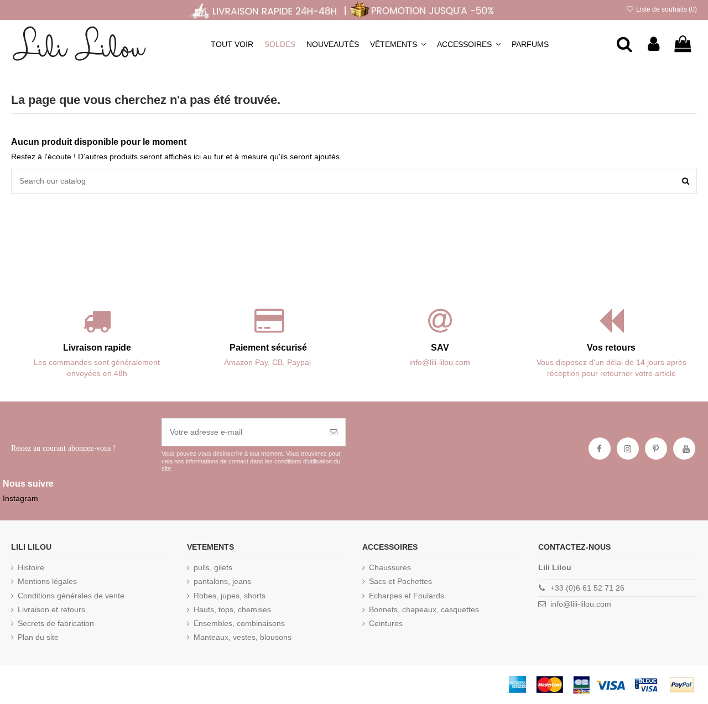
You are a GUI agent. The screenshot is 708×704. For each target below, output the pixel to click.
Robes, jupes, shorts (230, 595)
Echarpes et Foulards (406, 595)
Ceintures (386, 623)
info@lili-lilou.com (580, 603)
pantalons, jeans (222, 581)
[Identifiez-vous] (653, 44)
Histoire (31, 567)
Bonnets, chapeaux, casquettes (424, 609)
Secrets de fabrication (56, 623)
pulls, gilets (213, 567)
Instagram (20, 498)
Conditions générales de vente (71, 595)
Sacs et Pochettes (400, 581)
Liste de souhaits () (665, 9)
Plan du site (38, 637)
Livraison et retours (51, 609)
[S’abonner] (333, 432)
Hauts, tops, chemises (232, 609)
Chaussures (390, 567)
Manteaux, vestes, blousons (242, 637)
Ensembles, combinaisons (239, 623)
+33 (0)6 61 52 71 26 (587, 587)
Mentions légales (47, 581)
